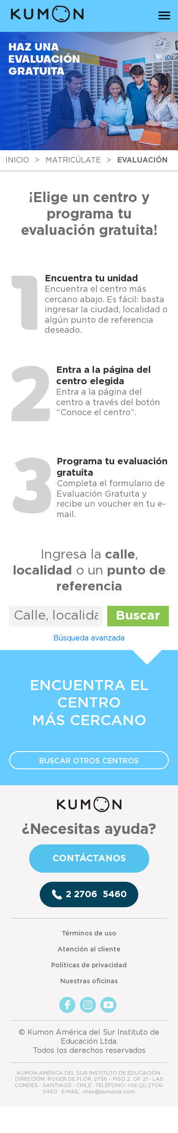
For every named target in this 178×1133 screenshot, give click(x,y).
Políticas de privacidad (89, 965)
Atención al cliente (89, 949)
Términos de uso (89, 933)
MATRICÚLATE (73, 160)
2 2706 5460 (96, 894)
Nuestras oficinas (89, 981)
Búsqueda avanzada (89, 638)
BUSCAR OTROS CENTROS (89, 761)
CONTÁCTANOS (89, 858)
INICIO (17, 160)
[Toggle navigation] (164, 15)
